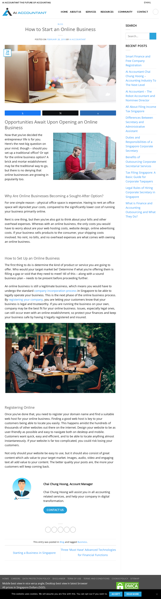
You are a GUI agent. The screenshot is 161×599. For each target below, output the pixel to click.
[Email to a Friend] (60, 529)
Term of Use (74, 578)
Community (125, 11)
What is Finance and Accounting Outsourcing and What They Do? (140, 209)
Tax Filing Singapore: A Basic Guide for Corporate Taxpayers (140, 177)
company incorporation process (55, 291)
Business (82, 541)
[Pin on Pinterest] (66, 529)
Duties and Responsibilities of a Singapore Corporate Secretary (139, 144)
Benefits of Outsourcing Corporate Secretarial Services (141, 161)
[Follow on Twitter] (157, 2)
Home (64, 11)
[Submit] (153, 36)
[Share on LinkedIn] (73, 529)
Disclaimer (59, 578)
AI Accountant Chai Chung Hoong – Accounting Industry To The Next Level (141, 78)
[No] (157, 595)
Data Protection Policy (36, 578)
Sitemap (134, 578)
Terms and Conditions (96, 578)
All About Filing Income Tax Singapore (141, 109)
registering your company (26, 299)
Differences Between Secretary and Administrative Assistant (139, 124)
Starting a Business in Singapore (34, 553)
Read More (133, 594)
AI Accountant (77, 39)
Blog (60, 24)
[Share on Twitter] (54, 529)
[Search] (155, 11)
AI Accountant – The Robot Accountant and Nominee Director (140, 96)
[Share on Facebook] (48, 529)
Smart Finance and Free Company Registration (138, 60)
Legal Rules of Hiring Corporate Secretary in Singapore (140, 192)
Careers (15, 578)
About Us (75, 11)
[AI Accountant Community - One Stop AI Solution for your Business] (24, 11)
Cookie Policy (120, 578)
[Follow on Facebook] (154, 2)
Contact (142, 11)
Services (91, 11)
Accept (116, 594)
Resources (107, 11)
